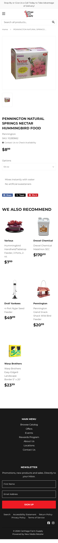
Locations (29, 445)
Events (29, 433)
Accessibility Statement (24, 514)
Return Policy (45, 514)
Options (6, 160)
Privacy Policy (18, 517)
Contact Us (29, 449)
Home (5, 29)
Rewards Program (29, 437)
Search (7, 514)
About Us (29, 441)
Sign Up (29, 504)
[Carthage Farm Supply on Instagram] (53, 523)
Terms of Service (36, 517)
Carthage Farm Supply (32, 531)
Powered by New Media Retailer (28, 534)
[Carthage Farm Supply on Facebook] (48, 523)
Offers (29, 429)
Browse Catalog (29, 424)
